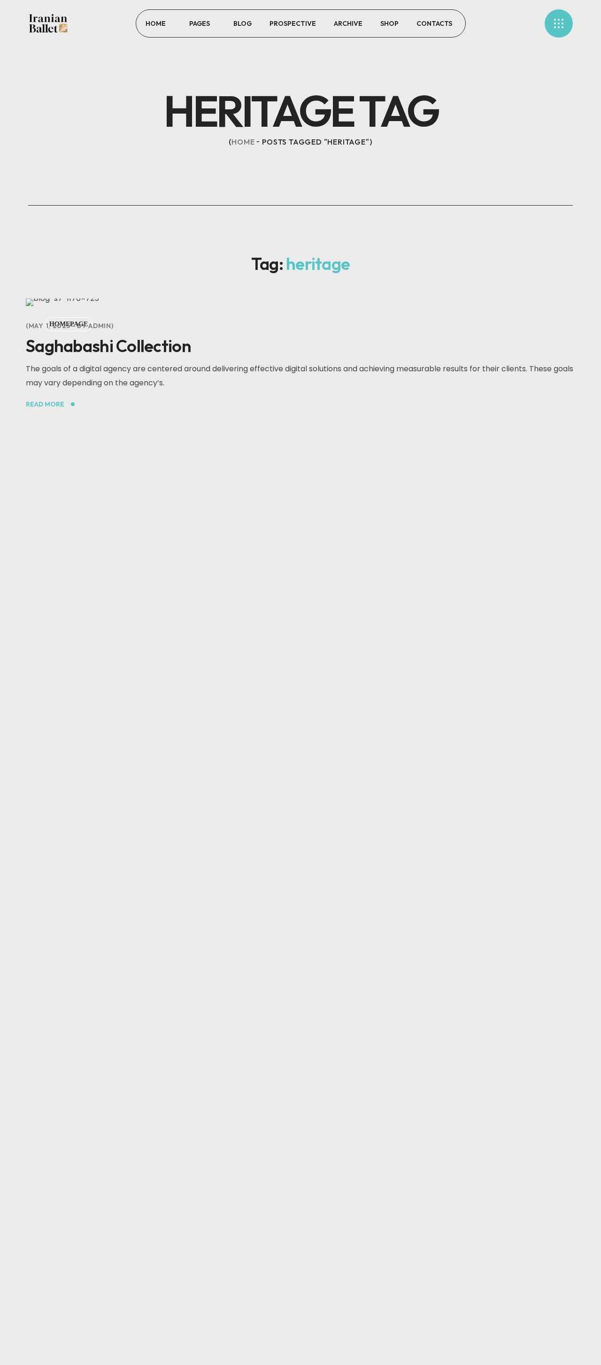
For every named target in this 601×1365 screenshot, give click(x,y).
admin (99, 326)
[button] (505, 23)
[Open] (559, 23)
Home (242, 141)
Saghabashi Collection (108, 345)
